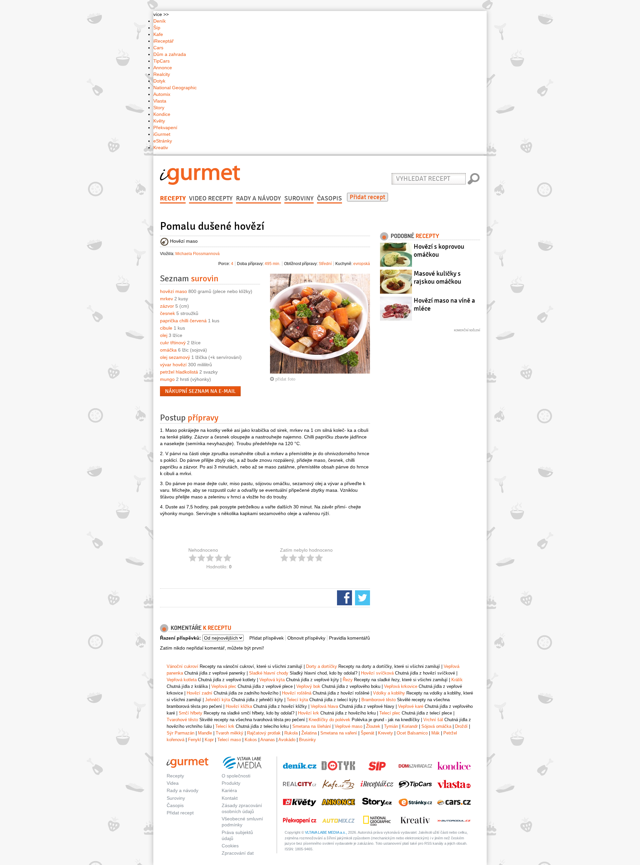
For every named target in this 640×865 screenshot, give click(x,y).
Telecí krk (224, 726)
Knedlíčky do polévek (329, 719)
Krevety (385, 732)
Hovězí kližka (239, 706)
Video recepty (211, 198)
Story (158, 107)
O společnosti (236, 775)
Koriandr (410, 726)
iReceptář (163, 41)
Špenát (367, 732)
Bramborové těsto (378, 699)
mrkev (166, 298)
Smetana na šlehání (311, 726)
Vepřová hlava (324, 706)
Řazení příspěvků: (180, 638)
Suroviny (299, 198)
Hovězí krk (308, 713)
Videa (173, 783)
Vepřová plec (223, 686)
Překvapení (165, 127)
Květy (159, 121)
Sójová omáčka (436, 726)
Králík (457, 679)
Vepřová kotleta (182, 679)
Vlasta (159, 101)
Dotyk (159, 81)
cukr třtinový (173, 342)
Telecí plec (389, 713)
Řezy (348, 679)
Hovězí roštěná (296, 693)
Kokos (251, 739)
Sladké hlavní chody (268, 673)
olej (163, 335)
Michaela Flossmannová (197, 253)
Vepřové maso (348, 726)
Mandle (205, 732)
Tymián (391, 726)
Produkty (231, 783)
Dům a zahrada (169, 54)
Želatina (309, 732)
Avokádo (286, 739)
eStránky (162, 141)
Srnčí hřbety (190, 713)
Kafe (158, 34)
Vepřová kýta (272, 679)
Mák (435, 732)
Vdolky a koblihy (389, 693)
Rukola (291, 732)
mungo (167, 379)
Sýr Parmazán (180, 732)
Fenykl (194, 739)
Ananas (267, 739)
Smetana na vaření (338, 732)
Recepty (173, 198)
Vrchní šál (433, 719)
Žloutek (373, 726)
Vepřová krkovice (400, 686)
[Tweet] (361, 597)
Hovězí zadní (199, 693)
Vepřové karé (410, 706)
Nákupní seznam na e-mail (200, 391)
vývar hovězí (173, 364)
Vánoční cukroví (182, 666)
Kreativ (160, 147)
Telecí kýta (297, 699)
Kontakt (230, 798)
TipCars (161, 61)
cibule (166, 328)
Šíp (156, 27)
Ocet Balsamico (412, 732)
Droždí (461, 726)
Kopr (209, 739)
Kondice (161, 114)
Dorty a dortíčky (321, 666)
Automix (161, 94)
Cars (158, 47)
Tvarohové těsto (182, 719)
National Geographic (175, 87)
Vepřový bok (308, 686)
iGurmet (161, 134)
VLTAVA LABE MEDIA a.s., (326, 832)
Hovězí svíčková (377, 673)
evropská (361, 263)
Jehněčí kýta (217, 699)
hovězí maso (173, 291)
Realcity (161, 74)
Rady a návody (258, 198)
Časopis (329, 198)
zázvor (167, 306)
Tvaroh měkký (229, 732)
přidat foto (284, 379)
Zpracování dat (238, 853)
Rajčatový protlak (264, 732)
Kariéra (229, 790)
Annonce (162, 67)
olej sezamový (175, 357)
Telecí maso (229, 739)
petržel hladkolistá (179, 372)
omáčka (168, 350)
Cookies (230, 845)
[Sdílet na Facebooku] (343, 597)
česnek (167, 313)
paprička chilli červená (183, 320)
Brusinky (307, 739)
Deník (159, 21)
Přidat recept (367, 197)
